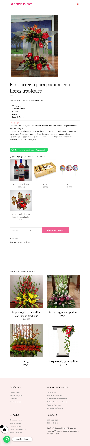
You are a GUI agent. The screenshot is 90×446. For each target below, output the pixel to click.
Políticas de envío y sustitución (57, 402)
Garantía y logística (16, 395)
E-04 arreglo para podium (63, 361)
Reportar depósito (16, 432)
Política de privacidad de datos (57, 399)
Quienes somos (15, 392)
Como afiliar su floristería (55, 408)
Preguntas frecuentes (54, 405)
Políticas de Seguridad (54, 395)
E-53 (26, 361)
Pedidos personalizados (18, 429)
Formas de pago (15, 426)
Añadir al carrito (55, 230)
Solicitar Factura (15, 423)
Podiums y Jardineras (23, 242)
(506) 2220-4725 (52, 420)
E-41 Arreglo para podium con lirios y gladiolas (26, 314)
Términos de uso (15, 402)
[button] (6, 439)
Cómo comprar (51, 392)
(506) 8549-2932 (52, 423)
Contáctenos (14, 399)
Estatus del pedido (16, 420)
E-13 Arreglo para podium (63, 312)
